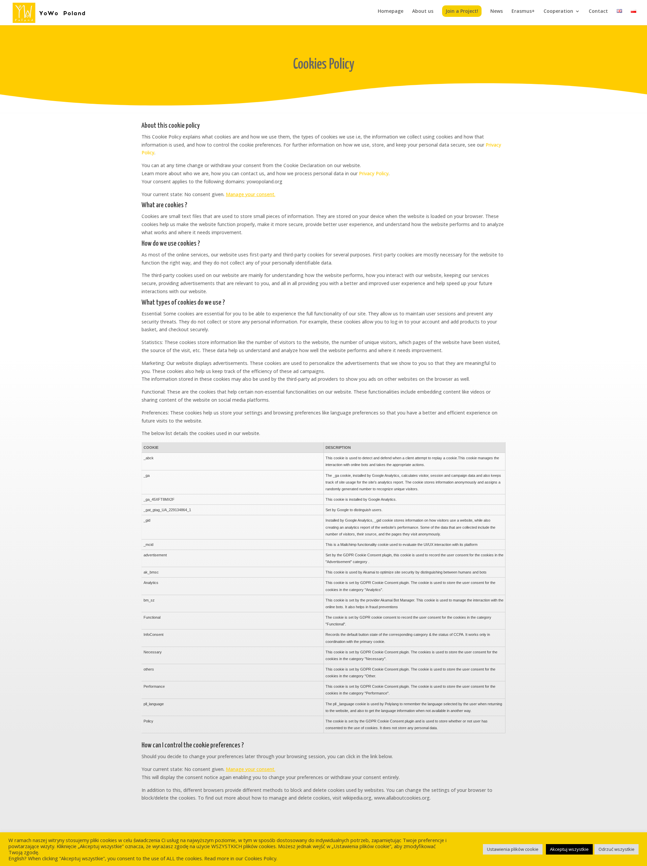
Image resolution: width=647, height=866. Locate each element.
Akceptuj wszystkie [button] (569, 849)
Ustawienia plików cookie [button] (512, 849)
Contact (598, 11)
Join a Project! (461, 11)
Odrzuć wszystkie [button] (616, 849)
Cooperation (558, 11)
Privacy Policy (374, 173)
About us (422, 11)
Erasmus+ (523, 11)
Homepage (390, 11)
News (496, 11)
